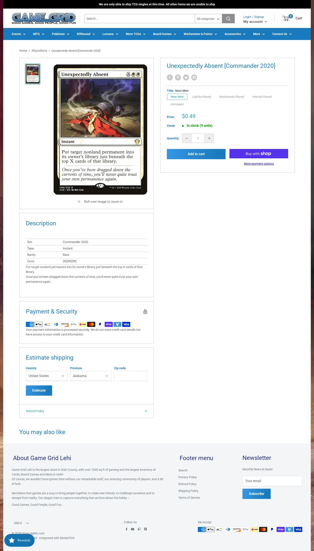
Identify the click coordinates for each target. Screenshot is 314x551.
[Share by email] (194, 77)
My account (253, 21)
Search (183, 470)
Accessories (232, 34)
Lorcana (108, 34)
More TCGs (133, 34)
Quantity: (173, 138)
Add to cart (196, 154)
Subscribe (256, 494)
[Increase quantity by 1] (209, 138)
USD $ (18, 523)
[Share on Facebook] (170, 77)
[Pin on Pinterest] (178, 77)
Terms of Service (189, 497)
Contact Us (279, 34)
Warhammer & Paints (198, 34)
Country (31, 368)
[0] (286, 18)
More (256, 34)
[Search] (228, 18)
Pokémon (58, 34)
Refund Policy (35, 411)
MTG (36, 34)
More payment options (259, 163)
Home (23, 50)
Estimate (39, 390)
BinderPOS (67, 538)
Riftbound (83, 34)
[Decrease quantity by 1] (186, 138)
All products (39, 50)
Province (76, 368)
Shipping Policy (188, 491)
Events (16, 34)
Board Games (162, 34)
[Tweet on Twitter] (186, 77)
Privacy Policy (187, 477)
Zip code (120, 368)
